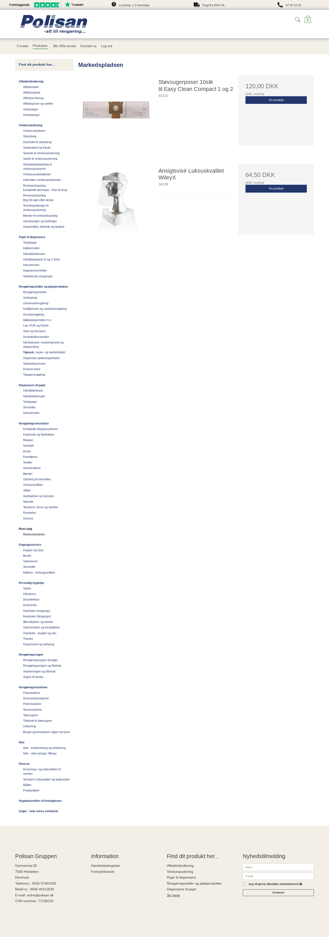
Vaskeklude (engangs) (38, 276)
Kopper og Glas (33, 550)
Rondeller (29, 512)
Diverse (28, 518)
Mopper (28, 440)
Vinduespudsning (30, 125)
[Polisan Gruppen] (77, 24)
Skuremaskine (32, 709)
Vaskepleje (30, 297)
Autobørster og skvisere (38, 496)
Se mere (173, 895)
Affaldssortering (33, 98)
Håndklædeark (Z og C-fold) (41, 259)
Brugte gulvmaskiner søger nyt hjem (46, 732)
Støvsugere (30, 715)
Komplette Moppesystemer (40, 429)
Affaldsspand (31, 92)
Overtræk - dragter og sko (39, 633)
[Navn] (278, 867)
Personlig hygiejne (31, 583)
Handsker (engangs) (36, 611)
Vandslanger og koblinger (40, 221)
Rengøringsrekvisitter (34, 423)
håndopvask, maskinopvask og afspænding (43, 344)
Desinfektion (31, 599)
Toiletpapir (30, 242)
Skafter (27, 462)
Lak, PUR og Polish (36, 325)
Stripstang (29, 136)
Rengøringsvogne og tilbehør (42, 665)
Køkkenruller (31, 248)
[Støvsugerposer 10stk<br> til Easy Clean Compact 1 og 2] (115, 112)
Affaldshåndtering (31, 81)
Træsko (28, 638)
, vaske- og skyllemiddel (44, 352)
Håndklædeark (33, 390)
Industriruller (31, 265)
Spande (28, 501)
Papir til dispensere (32, 237)
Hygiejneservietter (35, 270)
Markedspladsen (34, 534)
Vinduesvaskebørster (37, 174)
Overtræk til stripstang (37, 142)
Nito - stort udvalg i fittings (40, 753)
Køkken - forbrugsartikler (39, 572)
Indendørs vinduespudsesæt (41, 180)
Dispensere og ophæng (38, 644)
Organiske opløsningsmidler (41, 358)
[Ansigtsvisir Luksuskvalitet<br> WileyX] (115, 201)
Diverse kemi (31, 369)
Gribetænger (31, 115)
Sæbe (27, 588)
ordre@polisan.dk (40, 895)
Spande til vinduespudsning (41, 153)
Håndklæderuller (34, 254)
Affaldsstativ (31, 87)
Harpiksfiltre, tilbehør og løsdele (44, 226)
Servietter (29, 407)
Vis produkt (276, 100)
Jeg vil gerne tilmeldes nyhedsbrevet (275, 884)
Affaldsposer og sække (38, 103)
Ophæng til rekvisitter (37, 479)
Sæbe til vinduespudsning (40, 158)
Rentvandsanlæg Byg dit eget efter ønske (38, 198)
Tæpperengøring (34, 374)
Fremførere (30, 457)
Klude (27, 451)
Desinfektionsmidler (36, 337)
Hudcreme (30, 605)
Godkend (278, 892)
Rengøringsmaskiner (33, 687)
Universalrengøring (35, 303)
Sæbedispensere (34, 363)
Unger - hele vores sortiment (38, 811)
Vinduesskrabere (34, 131)
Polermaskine (32, 704)
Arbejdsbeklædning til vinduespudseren (37, 167)
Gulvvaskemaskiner (36, 698)
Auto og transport (34, 331)
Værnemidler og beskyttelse (41, 627)
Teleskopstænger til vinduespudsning (36, 208)
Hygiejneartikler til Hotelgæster (40, 801)
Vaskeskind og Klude (37, 147)
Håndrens (29, 594)
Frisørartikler (31, 790)
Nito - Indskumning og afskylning (44, 748)
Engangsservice (30, 544)
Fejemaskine (31, 693)
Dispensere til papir (32, 385)
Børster (28, 473)
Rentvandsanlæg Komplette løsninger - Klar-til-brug (45, 188)
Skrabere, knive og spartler (40, 507)
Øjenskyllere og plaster (38, 622)
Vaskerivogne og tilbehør (39, 671)
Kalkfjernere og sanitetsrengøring (45, 308)
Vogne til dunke (33, 677)
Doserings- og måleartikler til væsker (42, 771)
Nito (21, 742)
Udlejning (29, 726)
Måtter (27, 785)
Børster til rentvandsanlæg (40, 215)
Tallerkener (30, 561)
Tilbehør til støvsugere (37, 720)
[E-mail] (278, 876)
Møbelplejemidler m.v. (37, 320)
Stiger (27, 490)
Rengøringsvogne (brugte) (40, 660)
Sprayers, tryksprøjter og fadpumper (46, 779)
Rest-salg (25, 529)
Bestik (27, 555)
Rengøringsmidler (35, 292)
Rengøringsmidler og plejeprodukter (43, 286)
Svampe (28, 445)
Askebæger (30, 109)
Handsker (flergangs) (37, 616)
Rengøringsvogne (31, 654)
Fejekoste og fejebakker (38, 434)
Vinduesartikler (33, 485)
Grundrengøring (33, 314)
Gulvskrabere (32, 468)
